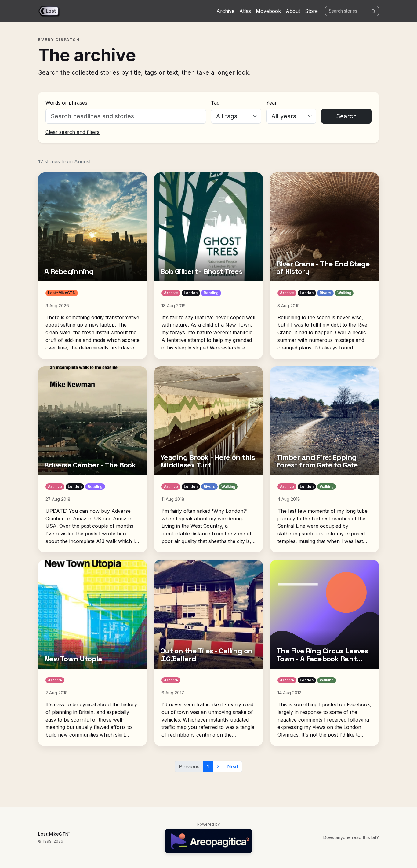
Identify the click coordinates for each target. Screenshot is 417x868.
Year (271, 103)
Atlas (245, 11)
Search (346, 116)
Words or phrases (66, 103)
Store (311, 11)
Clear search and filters (72, 132)
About (293, 11)
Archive (225, 11)
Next (232, 766)
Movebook (268, 11)
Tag (215, 103)
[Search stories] (373, 11)
